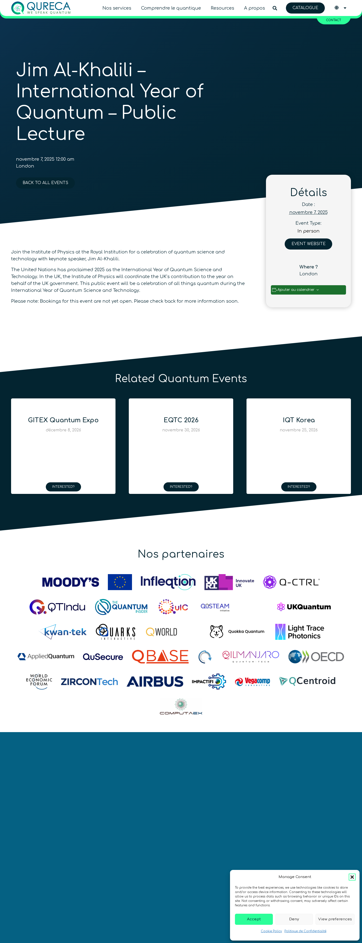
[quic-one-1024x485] (173, 607)
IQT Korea (299, 420)
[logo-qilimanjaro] (250, 657)
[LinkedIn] (151, 858)
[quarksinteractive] (115, 632)
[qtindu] (58, 607)
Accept (254, 919)
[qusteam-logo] (215, 607)
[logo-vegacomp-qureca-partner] (252, 682)
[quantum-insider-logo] (121, 607)
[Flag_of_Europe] (120, 582)
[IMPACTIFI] (209, 682)
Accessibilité (216, 892)
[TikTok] (224, 858)
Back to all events (45, 183)
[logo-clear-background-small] (41, 8)
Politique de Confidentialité (305, 931)
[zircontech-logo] (89, 682)
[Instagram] (206, 858)
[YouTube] (188, 858)
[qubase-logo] (160, 657)
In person (308, 231)
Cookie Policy (271, 931)
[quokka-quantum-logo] (238, 632)
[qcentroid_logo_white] (307, 682)
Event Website (309, 244)
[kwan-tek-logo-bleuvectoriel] (62, 632)
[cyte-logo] (205, 657)
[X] (132, 858)
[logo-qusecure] (103, 657)
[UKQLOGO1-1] (304, 607)
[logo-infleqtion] (168, 582)
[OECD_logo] (316, 657)
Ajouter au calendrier (296, 290)
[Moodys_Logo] (70, 582)
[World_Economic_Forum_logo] (39, 682)
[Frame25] (299, 632)
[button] (352, 877)
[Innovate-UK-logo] (229, 582)
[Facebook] (169, 858)
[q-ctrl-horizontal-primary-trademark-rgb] (291, 582)
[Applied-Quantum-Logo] (45, 657)
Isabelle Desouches (139, 904)
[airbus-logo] (155, 682)
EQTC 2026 (181, 420)
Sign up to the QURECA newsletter (301, 866)
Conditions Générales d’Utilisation (50, 892)
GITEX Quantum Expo (63, 420)
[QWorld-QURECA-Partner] (172, 632)
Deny (294, 919)
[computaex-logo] (181, 706)
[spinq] (253, 607)
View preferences (335, 919)
